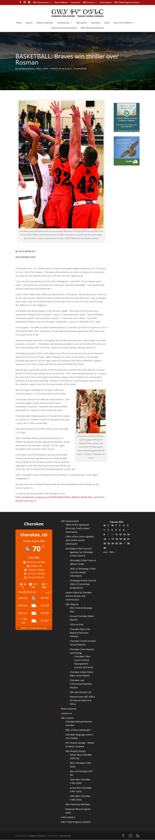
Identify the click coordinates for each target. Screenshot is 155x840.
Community (63, 23)
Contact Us (75, 3)
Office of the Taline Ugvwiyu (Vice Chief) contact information (80, 540)
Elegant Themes (37, 835)
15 (105, 539)
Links (107, 23)
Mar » (112, 552)
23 (108, 543)
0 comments (80, 68)
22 (105, 543)
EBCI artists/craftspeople (78, 729)
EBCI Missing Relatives (92, 28)
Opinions (95, 23)
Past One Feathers (123, 23)
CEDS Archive (76, 624)
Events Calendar (44, 23)
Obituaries (81, 23)
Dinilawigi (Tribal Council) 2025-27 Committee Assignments (83, 584)
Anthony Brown (26, 68)
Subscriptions (106, 3)
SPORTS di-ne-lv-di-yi (61, 68)
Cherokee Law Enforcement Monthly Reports (81, 684)
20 (124, 539)
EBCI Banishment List (80, 692)
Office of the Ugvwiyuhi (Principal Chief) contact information (78, 528)
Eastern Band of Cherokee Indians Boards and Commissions (79, 596)
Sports (29, 23)
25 (116, 543)
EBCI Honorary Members (78, 804)
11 (116, 534)
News (19, 23)
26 (120, 543)
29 (105, 547)
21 (128, 539)
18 (116, 539)
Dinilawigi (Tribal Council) (78, 548)
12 (120, 534)
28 (128, 543)
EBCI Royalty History (76, 751)
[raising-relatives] (127, 131)
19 (120, 539)
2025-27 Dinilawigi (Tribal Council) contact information (83, 572)
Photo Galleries (61, 3)
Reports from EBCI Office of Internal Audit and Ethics (82, 700)
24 (112, 543)
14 (128, 534)
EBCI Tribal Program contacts (127, 3)
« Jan (105, 552)
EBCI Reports (72, 604)
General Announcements (64, 28)
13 (124, 534)
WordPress (65, 835)
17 (112, 539)
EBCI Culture (88, 3)
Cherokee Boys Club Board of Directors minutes (80, 633)
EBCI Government (41, 3)
